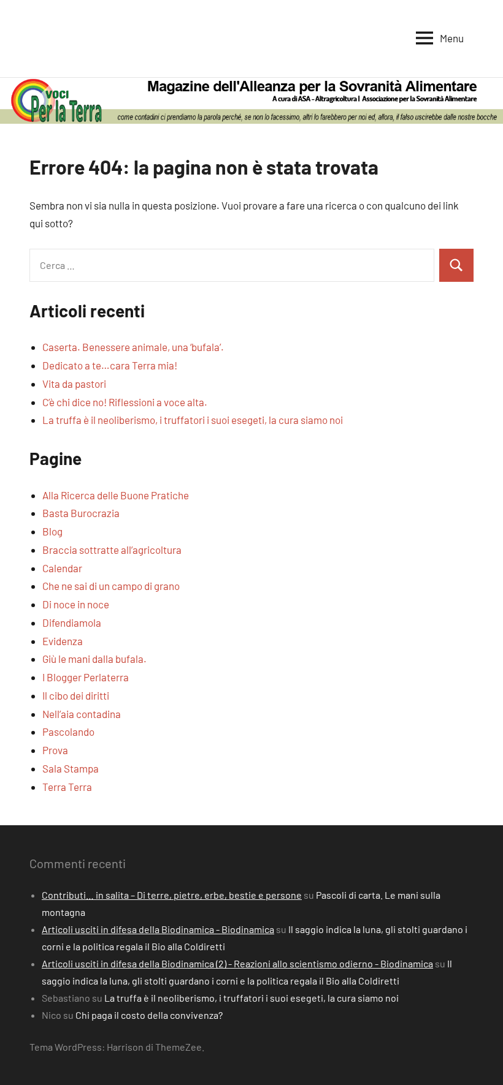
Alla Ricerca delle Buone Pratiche (115, 495)
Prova (55, 750)
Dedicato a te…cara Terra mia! (109, 365)
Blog (52, 531)
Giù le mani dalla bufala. (94, 658)
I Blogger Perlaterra (85, 677)
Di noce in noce (75, 604)
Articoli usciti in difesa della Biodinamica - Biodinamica (158, 929)
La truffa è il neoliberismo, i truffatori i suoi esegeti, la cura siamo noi (192, 420)
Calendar (62, 568)
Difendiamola (71, 622)
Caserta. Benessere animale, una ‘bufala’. (133, 347)
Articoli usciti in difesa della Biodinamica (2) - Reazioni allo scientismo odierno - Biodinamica (237, 963)
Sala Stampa (70, 768)
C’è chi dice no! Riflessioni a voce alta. (124, 402)
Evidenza (62, 641)
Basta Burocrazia (81, 513)
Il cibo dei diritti (75, 695)
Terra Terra (67, 787)
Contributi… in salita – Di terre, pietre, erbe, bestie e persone (172, 895)
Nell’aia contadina (81, 714)
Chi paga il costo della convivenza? (149, 1015)
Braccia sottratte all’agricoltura (112, 549)
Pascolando (68, 731)
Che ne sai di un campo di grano (111, 586)
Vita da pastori (74, 383)
